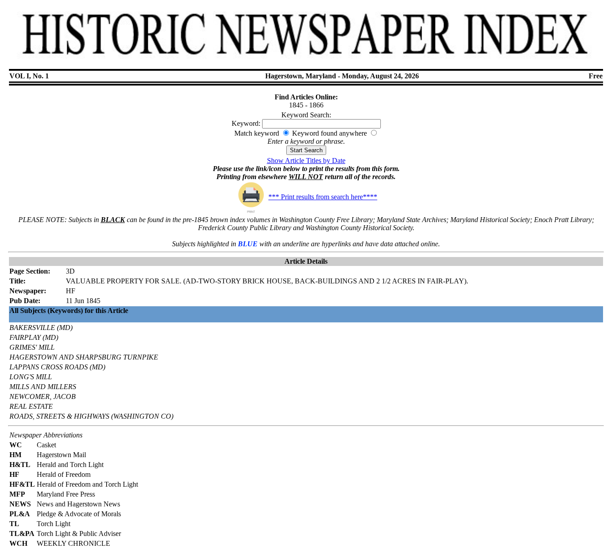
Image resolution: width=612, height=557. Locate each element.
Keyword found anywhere (329, 133)
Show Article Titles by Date (306, 160)
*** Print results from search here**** (322, 197)
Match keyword (256, 133)
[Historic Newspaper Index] (305, 62)
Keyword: (246, 123)
